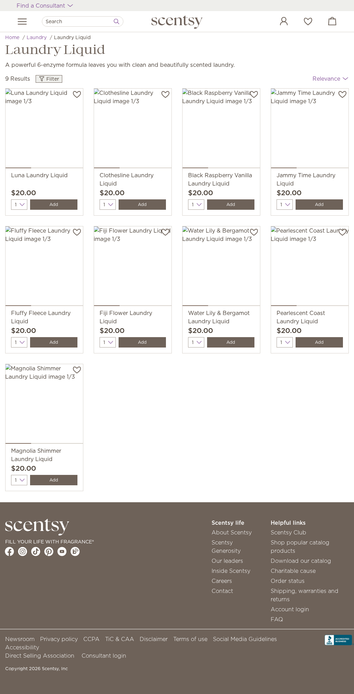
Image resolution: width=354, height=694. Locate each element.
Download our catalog (301, 561)
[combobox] (82, 21)
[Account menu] (277, 22)
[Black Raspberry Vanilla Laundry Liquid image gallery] (221, 130)
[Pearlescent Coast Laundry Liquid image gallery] (310, 267)
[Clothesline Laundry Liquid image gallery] (133, 130)
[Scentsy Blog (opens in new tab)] (75, 551)
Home (12, 37)
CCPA (91, 639)
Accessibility (22, 647)
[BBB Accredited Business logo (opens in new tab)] (339, 639)
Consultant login (104, 655)
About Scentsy (232, 532)
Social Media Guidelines (245, 639)
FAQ (277, 619)
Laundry (37, 37)
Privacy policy (59, 639)
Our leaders (227, 561)
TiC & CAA (119, 639)
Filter (52, 78)
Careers (222, 581)
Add (53, 204)
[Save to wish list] (77, 93)
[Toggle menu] (22, 21)
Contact (222, 591)
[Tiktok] (35, 551)
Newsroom (20, 639)
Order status (288, 581)
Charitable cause (293, 571)
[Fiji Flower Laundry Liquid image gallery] (133, 267)
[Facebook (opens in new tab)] (9, 551)
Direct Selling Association (39, 655)
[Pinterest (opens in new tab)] (49, 551)
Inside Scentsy (231, 571)
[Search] (116, 21)
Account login (290, 609)
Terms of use (190, 639)
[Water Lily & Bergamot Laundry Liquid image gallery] (221, 267)
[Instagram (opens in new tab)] (22, 551)
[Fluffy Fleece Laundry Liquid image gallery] (44, 267)
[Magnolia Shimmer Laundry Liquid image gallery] (44, 405)
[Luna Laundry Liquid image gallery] (44, 130)
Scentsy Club (288, 532)
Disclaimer (154, 639)
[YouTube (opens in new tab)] (62, 551)
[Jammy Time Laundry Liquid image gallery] (310, 130)
